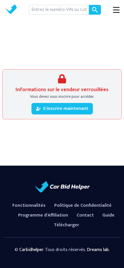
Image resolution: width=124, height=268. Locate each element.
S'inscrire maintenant (65, 108)
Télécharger (66, 225)
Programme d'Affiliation (43, 215)
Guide (108, 215)
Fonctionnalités (29, 205)
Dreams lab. (98, 250)
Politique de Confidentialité (83, 205)
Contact (85, 215)
